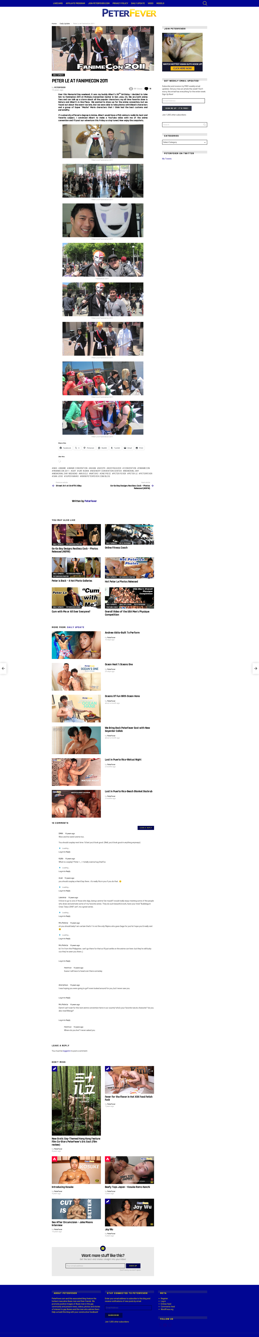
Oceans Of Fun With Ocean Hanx (122, 696)
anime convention (78, 468)
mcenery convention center (106, 471)
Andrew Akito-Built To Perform (122, 632)
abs (55, 468)
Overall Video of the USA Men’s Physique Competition (127, 613)
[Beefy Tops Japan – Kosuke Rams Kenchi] (129, 1170)
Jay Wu (109, 1229)
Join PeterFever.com (99, 3)
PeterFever (146, 474)
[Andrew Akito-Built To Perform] (76, 645)
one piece (106, 474)
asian (93, 468)
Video (150, 3)
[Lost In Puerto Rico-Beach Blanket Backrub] (76, 804)
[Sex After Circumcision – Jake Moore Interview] (76, 1209)
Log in (163, 1301)
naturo (94, 474)
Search (204, 125)
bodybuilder (114, 468)
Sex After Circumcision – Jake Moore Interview (72, 1223)
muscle (84, 474)
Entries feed (166, 1304)
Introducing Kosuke (62, 1187)
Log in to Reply (64, 852)
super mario (72, 476)
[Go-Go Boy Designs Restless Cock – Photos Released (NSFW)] (76, 535)
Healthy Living (125, 604)
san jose (58, 476)
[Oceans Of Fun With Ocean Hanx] (76, 708)
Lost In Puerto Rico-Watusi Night (123, 759)
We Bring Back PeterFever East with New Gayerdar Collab (127, 729)
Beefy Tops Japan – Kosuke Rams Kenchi (127, 1187)
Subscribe (113, 1315)
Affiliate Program (75, 3)
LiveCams (58, 3)
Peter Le (133, 474)
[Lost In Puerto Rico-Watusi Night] (76, 772)
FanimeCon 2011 (61, 471)
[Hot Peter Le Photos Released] (129, 568)
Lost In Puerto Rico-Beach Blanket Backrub (128, 791)
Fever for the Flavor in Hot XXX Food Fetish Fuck (128, 1098)
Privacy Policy (120, 3)
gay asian (84, 471)
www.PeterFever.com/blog (95, 476)
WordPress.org (167, 1309)
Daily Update (138, 3)
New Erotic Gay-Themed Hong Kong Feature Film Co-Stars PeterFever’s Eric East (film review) (76, 1142)
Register (164, 1298)
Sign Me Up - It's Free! (177, 108)
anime (63, 468)
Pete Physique (125, 543)
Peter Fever (119, 474)
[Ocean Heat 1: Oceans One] (76, 677)
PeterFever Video (73, 607)
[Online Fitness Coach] (129, 534)
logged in (67, 1051)
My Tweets (167, 159)
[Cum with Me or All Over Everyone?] (76, 598)
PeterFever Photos (74, 544)
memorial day (131, 471)
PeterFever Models (74, 574)
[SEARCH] (205, 3)
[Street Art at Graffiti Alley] (3, 668)
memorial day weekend (65, 474)
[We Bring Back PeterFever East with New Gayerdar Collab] (76, 740)
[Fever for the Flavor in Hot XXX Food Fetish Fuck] (129, 1080)
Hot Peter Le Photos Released (121, 581)
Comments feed (168, 1307)
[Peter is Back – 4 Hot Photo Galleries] (76, 567)
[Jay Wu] (129, 1212)
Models (160, 3)
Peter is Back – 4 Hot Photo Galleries (72, 581)
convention (130, 468)
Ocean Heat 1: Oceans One (119, 664)
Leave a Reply (146, 828)
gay (74, 471)
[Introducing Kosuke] (76, 1170)
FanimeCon (144, 468)
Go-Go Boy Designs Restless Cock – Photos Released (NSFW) (75, 550)
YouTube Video (112, 607)
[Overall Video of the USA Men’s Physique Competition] (129, 598)
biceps (102, 468)
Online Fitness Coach (116, 547)
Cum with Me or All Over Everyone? (71, 611)
